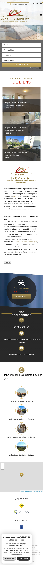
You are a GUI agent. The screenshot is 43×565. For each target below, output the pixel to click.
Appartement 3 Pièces (15, 153)
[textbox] (21, 50)
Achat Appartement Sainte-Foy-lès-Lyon (21, 437)
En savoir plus (22, 296)
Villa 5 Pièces (14, 128)
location (16, 196)
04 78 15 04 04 (22, 326)
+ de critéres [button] (34, 68)
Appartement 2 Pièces (15, 104)
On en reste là (22, 536)
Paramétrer (9, 558)
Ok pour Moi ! (23, 558)
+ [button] (2, 465)
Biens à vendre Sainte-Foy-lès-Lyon (21, 401)
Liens (31, 547)
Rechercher (21, 64)
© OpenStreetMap (37, 491)
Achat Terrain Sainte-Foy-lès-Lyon (21, 455)
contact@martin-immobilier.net (21, 354)
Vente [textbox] (6, 45)
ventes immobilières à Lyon (26, 242)
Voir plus (7, 262)
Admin (35, 547)
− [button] (2, 468)
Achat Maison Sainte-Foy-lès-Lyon (21, 419)
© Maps (28, 491)
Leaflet (22, 491)
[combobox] (21, 45)
